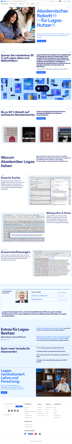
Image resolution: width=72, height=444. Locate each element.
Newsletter (39, 411)
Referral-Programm (57, 415)
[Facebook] (9, 411)
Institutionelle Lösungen (29, 426)
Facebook (55, 411)
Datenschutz (27, 413)
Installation (48, 409)
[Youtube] (12, 411)
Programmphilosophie (28, 417)
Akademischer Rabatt (28, 424)
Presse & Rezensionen (28, 415)
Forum (47, 413)
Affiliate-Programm (57, 417)
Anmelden (68, 1)
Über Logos (26, 407)
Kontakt (26, 409)
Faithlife (36, 441)
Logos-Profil (40, 407)
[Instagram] (15, 411)
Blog (46, 411)
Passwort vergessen (41, 415)
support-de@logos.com (8, 414)
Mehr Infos (4, 339)
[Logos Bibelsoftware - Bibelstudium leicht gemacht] (3, 1)
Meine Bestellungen (41, 413)
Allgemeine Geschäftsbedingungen (30, 411)
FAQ (46, 415)
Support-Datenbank (49, 407)
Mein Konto (39, 409)
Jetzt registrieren (41, 41)
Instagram (55, 413)
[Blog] (18, 411)
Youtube (55, 409)
